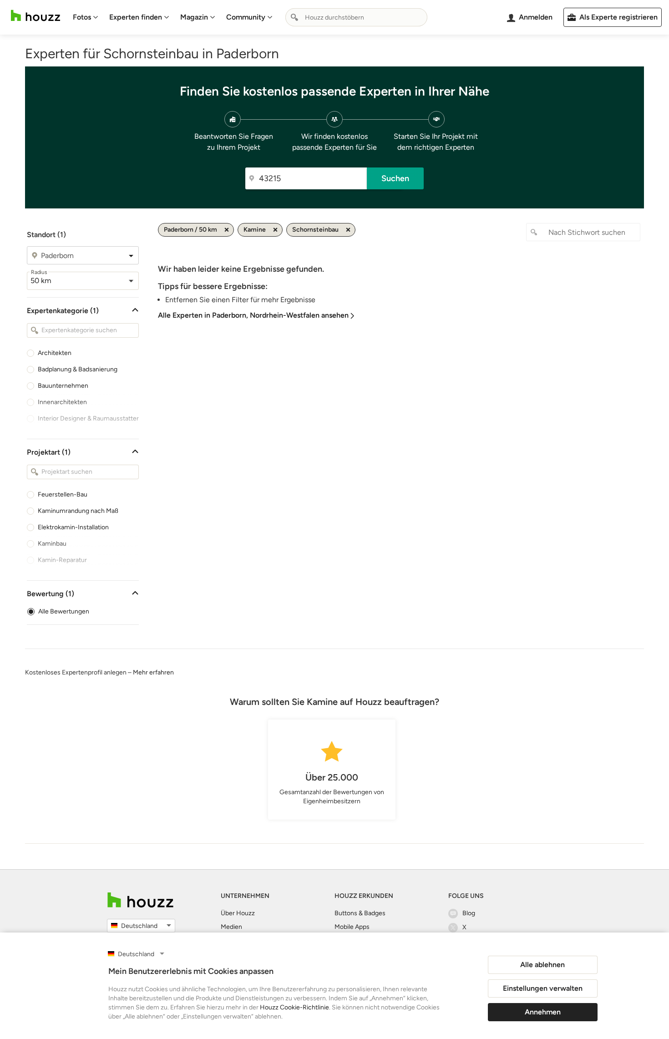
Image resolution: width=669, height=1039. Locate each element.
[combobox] (356, 17)
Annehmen (543, 1012)
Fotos (82, 17)
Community (245, 17)
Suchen (395, 178)
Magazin (194, 17)
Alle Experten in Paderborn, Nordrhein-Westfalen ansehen (253, 315)
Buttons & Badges (359, 913)
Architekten (54, 353)
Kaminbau (52, 543)
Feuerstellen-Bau (62, 494)
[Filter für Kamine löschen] (275, 230)
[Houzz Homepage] (35, 15)
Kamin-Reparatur (62, 560)
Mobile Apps (352, 927)
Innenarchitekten (62, 402)
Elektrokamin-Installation (73, 527)
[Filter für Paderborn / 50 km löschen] (227, 230)
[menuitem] (85, 17)
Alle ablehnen (542, 964)
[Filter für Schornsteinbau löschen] (348, 230)
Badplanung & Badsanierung (77, 369)
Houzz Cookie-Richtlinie (294, 1007)
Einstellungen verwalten (543, 988)
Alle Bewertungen (63, 611)
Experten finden (135, 17)
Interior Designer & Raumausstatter (88, 418)
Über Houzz (238, 913)
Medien (231, 927)
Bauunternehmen (63, 386)
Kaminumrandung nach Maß (78, 511)
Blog (468, 913)
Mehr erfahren (153, 672)
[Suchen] (294, 17)
